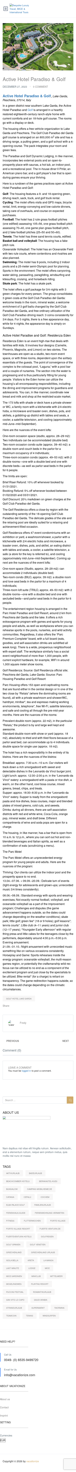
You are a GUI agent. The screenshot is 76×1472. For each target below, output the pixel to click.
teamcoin (11, 1315)
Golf (8, 28)
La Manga (48, 1260)
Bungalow (11, 1189)
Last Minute (12, 1268)
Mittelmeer (56, 1276)
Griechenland (14, 1252)
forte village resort (18, 1228)
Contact (4, 1407)
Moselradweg (14, 1283)
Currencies (6, 1435)
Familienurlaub (42, 1204)
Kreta (31, 1260)
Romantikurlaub (42, 1291)
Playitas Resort (39, 1283)
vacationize (32, 1461)
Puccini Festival (15, 1291)
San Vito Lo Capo (15, 1299)
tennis (29, 1315)
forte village (57, 1220)
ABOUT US (11, 1112)
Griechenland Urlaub (43, 1252)
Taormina (59, 1307)
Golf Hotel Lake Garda (18, 998)
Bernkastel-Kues (48, 1181)
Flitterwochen (32, 1220)
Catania (10, 1197)
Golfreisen (47, 1236)
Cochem (45, 1197)
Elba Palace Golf (15, 1204)
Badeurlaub (35, 1173)
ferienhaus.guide (15, 1212)
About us (5, 1399)
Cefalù (27, 1197)
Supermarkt (38, 1307)
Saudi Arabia (40, 1299)
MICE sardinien (14, 1276)
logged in (26, 1070)
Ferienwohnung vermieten (49, 1212)
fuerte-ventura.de (50, 1228)
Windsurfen (49, 1315)
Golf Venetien (37, 1244)
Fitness (10, 1220)
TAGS (7, 1166)
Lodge (31, 1268)
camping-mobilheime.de (39, 1189)
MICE (47, 1268)
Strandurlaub (14, 1307)
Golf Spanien (13, 1244)
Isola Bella (12, 1260)
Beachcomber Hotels (18, 1181)
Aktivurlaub (12, 1173)
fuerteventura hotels (18, 1236)
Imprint (4, 1415)
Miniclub (36, 1276)
